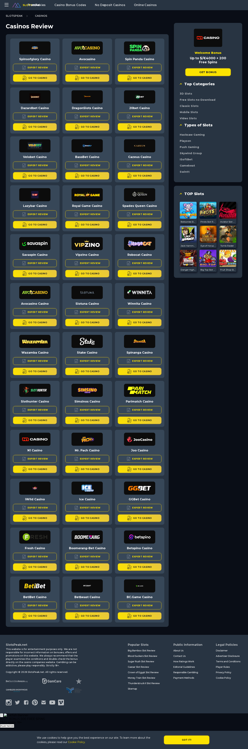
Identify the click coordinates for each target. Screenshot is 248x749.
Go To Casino (37, 78)
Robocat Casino (139, 255)
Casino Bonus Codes (70, 5)
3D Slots (186, 93)
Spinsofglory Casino (35, 59)
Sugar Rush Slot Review (141, 661)
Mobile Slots (189, 112)
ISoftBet (186, 159)
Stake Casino (87, 352)
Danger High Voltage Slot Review (188, 269)
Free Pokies (37, 5)
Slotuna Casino (87, 303)
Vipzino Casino (87, 255)
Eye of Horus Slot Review (208, 245)
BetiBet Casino (34, 597)
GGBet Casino (139, 499)
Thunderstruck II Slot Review (144, 683)
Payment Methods (183, 677)
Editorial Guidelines (184, 667)
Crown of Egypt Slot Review (143, 672)
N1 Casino (34, 450)
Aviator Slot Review (227, 221)
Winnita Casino (139, 303)
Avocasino (87, 59)
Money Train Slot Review (141, 677)
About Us (178, 650)
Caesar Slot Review (138, 667)
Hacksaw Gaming (192, 134)
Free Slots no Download (197, 99)
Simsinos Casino (87, 401)
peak (31, 5)
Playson (185, 141)
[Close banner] (1, 715)
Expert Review (38, 67)
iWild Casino (35, 499)
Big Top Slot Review (208, 269)
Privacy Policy (223, 672)
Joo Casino (139, 450)
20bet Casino (139, 108)
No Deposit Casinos (110, 5)
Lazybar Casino (35, 206)
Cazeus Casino (139, 157)
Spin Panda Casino (139, 59)
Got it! (187, 739)
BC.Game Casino (140, 597)
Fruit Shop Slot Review (227, 269)
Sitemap (132, 688)
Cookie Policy (223, 677)
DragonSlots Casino (87, 108)
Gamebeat (187, 165)
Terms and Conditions (228, 661)
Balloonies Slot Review (188, 221)
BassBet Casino (87, 157)
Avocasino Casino (35, 303)
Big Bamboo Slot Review (141, 650)
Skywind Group (191, 153)
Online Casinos (145, 5)
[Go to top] (241, 742)
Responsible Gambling (185, 672)
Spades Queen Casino (139, 206)
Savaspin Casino (35, 255)
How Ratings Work (183, 661)
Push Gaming (189, 147)
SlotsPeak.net (16, 644)
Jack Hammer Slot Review (188, 245)
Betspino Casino (139, 548)
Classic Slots (189, 106)
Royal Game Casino (87, 206)
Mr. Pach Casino (87, 450)
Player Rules (223, 667)
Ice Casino (87, 499)
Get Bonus (208, 72)
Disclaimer (222, 650)
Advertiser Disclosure (228, 656)
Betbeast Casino (87, 597)
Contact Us (179, 656)
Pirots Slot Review (208, 221)
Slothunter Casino (35, 401)
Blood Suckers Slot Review (142, 656)
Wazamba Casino (34, 352)
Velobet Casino (35, 157)
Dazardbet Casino (35, 108)
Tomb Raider (227, 245)
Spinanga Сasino (140, 352)
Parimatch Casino (139, 401)
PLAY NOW (7, 725)
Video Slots (188, 118)
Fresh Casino (35, 548)
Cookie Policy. (77, 742)
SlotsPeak (14, 15)
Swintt (185, 171)
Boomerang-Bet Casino (87, 548)
